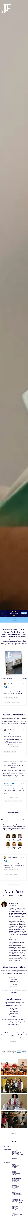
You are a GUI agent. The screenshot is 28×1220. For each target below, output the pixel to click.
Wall (5, 861)
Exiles (6, 687)
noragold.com (17, 960)
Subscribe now (14, 620)
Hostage (7, 733)
